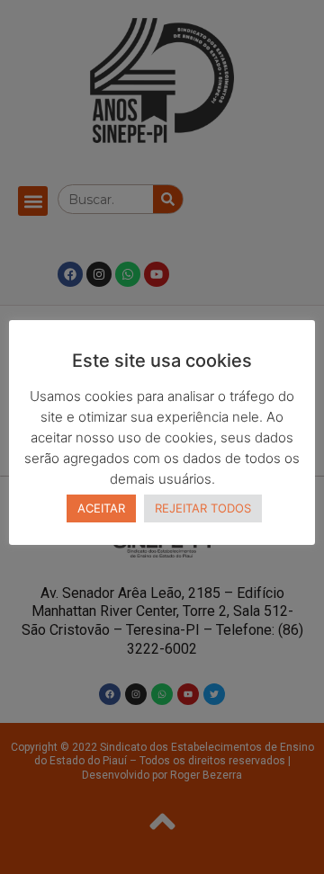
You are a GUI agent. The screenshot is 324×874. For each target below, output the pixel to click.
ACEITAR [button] (101, 508)
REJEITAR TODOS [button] (203, 508)
